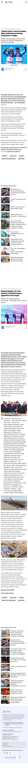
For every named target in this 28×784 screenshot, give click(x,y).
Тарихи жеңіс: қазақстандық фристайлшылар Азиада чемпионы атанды (13, 33)
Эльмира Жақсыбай (10, 326)
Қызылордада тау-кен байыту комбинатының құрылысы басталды (11, 293)
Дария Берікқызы (10, 68)
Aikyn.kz (3, 104)
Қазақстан (13, 156)
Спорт (19, 288)
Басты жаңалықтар (12, 288)
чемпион (4, 156)
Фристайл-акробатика (8, 158)
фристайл (21, 158)
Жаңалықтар (4, 288)
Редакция (5, 744)
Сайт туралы (5, 743)
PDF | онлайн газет (7, 746)
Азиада (21, 156)
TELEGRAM (4, 151)
